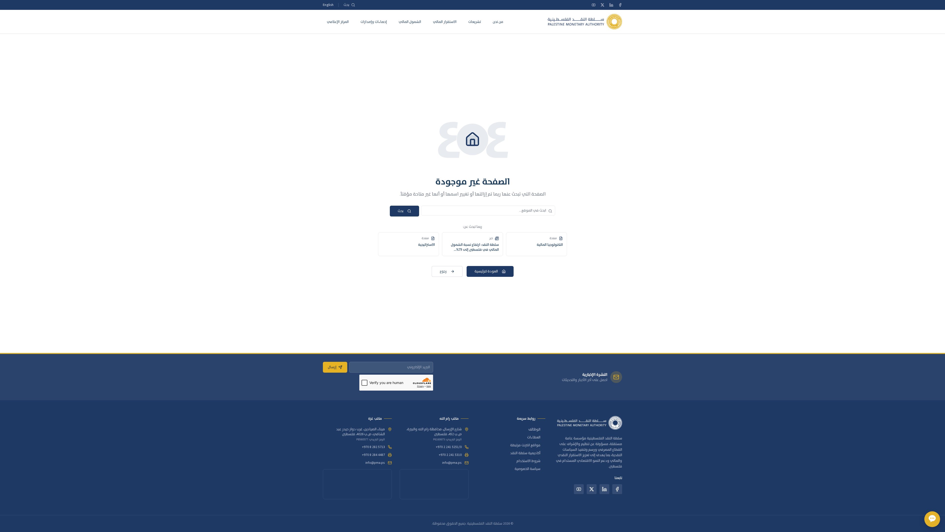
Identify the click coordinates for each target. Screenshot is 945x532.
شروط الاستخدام (528, 461)
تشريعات (474, 21)
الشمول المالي (410, 21)
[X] (602, 5)
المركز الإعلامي (338, 21)
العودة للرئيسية (486, 271)
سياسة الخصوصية (527, 468)
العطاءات (533, 437)
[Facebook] (620, 5)
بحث (400, 211)
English (328, 4)
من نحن (498, 21)
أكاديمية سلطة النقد (525, 453)
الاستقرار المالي (445, 21)
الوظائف (534, 429)
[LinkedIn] (611, 5)
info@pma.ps (452, 462)
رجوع (443, 271)
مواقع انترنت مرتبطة (525, 445)
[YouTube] (594, 5)
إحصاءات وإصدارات (374, 21)
